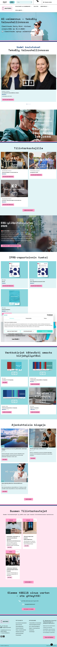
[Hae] (31, 2)
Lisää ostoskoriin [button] (35, 384)
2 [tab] (27, 104)
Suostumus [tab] (12, 318)
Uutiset (10, 551)
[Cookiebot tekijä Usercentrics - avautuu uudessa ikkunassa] (48, 315)
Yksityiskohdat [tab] (28, 318)
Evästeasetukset (28, 331)
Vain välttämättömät (12, 331)
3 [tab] (29, 104)
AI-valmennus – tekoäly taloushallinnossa (19, 20)
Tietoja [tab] (45, 318)
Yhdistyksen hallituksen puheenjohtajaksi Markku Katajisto (12, 570)
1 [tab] (26, 104)
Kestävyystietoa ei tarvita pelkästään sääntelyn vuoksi (14, 449)
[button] (5, 2)
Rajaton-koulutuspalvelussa (43, 133)
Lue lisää (5, 382)
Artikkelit (11, 520)
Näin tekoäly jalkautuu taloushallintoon (12, 483)
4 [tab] (30, 104)
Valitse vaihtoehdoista (8, 99)
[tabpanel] (28, 78)
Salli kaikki (45, 331)
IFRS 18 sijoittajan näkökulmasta (38, 448)
